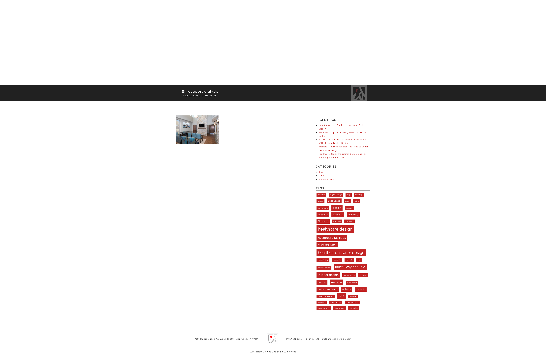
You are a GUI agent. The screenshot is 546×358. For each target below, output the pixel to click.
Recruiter (352, 296)
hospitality (337, 260)
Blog (320, 172)
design (337, 207)
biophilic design (336, 195)
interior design (328, 275)
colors (356, 201)
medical (322, 282)
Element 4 (323, 221)
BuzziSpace (334, 200)
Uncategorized (326, 179)
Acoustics (321, 195)
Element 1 (323, 214)
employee (337, 221)
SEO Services (289, 352)
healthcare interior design (341, 252)
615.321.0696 (295, 339)
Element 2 (338, 214)
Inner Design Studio (350, 267)
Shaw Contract (335, 302)
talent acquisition (352, 302)
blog (348, 195)
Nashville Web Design (267, 352)
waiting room (339, 308)
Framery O (349, 221)
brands (320, 201)
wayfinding (353, 308)
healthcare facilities (332, 237)
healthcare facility (327, 244)
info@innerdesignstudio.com (336, 339)
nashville (336, 282)
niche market (352, 282)
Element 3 (353, 214)
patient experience (327, 289)
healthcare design (335, 229)
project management (326, 296)
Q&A (341, 296)
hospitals (349, 260)
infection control (324, 267)
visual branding (323, 308)
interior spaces (349, 275)
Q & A (321, 175)
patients (346, 289)
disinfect (349, 208)
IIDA (359, 260)
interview (363, 275)
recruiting (321, 302)
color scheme (323, 208)
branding (358, 195)
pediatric (360, 289)
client (347, 201)
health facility (323, 260)
